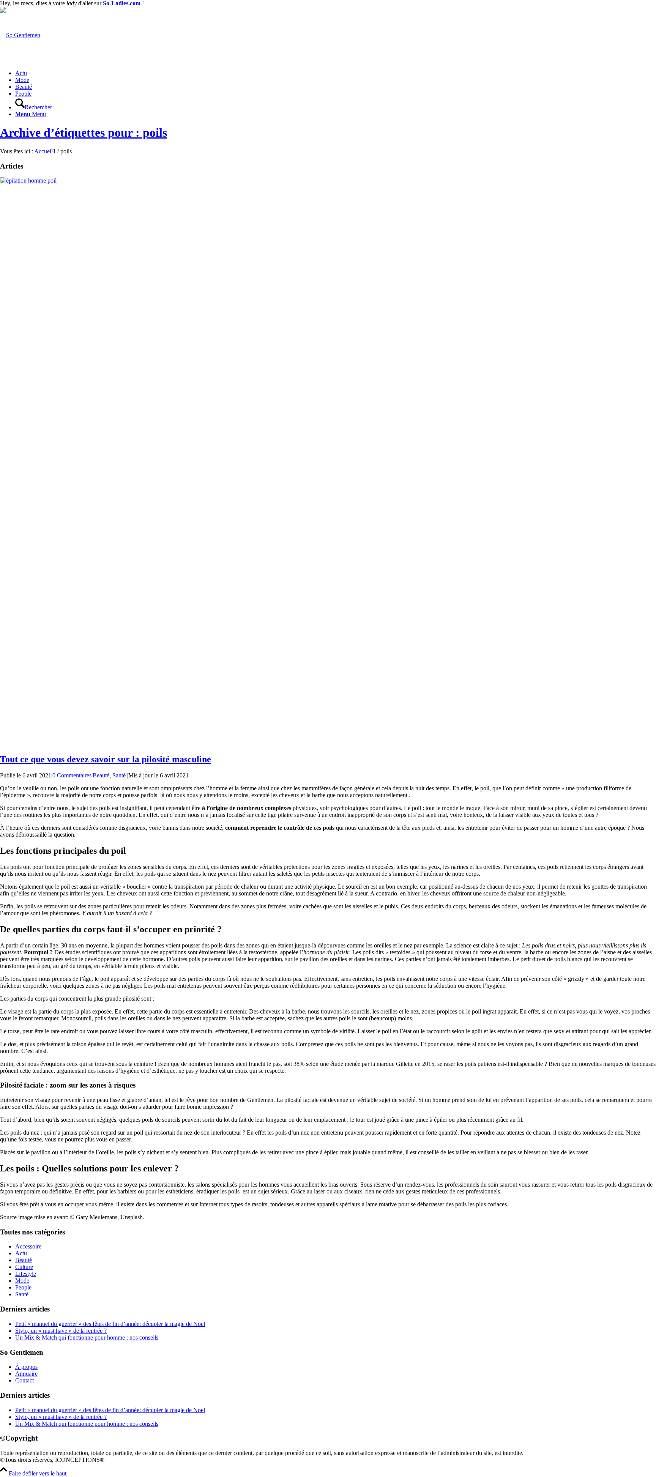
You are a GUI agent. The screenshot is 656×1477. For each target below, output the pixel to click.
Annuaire (26, 1373)
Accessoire (28, 1246)
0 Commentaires (71, 775)
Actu (21, 1253)
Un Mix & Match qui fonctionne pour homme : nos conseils (86, 1337)
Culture (24, 1267)
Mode (22, 1280)
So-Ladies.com (121, 3)
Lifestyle (25, 1274)
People (23, 1287)
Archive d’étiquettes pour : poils (83, 132)
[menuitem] (335, 73)
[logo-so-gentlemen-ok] (20, 35)
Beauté (101, 775)
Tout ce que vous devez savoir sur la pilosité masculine (105, 759)
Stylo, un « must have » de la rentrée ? (61, 1330)
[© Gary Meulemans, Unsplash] (328, 180)
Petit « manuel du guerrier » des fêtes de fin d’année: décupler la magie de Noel (110, 1324)
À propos (26, 1367)
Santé (119, 775)
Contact (24, 1380)
